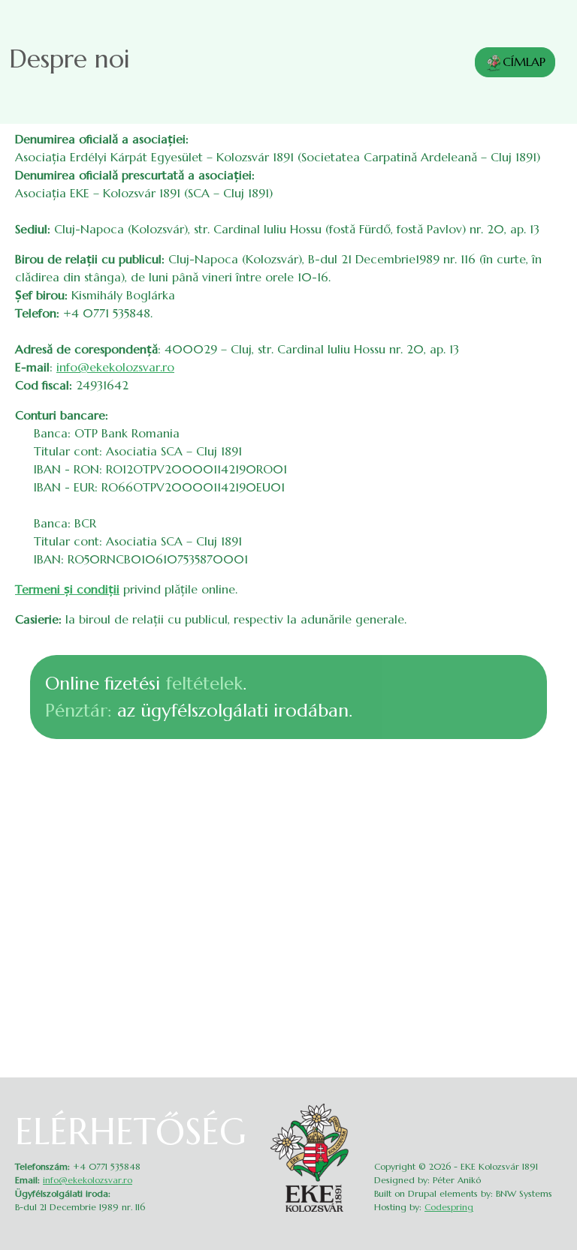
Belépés (552, 1107)
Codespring (448, 1206)
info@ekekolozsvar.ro (115, 366)
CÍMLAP (524, 61)
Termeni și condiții (67, 588)
